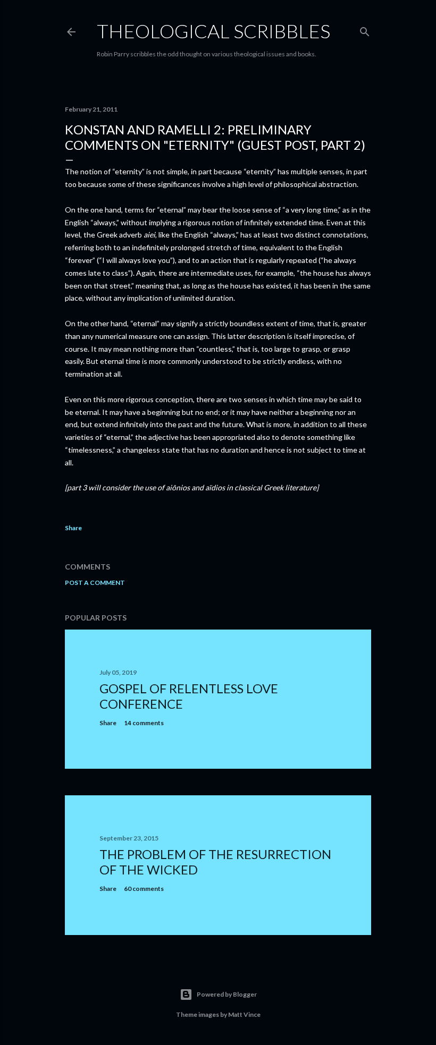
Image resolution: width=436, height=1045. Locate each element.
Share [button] (73, 528)
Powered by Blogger (227, 994)
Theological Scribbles (213, 31)
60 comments (144, 889)
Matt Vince (244, 1014)
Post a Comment (95, 583)
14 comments (144, 723)
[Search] (364, 29)
